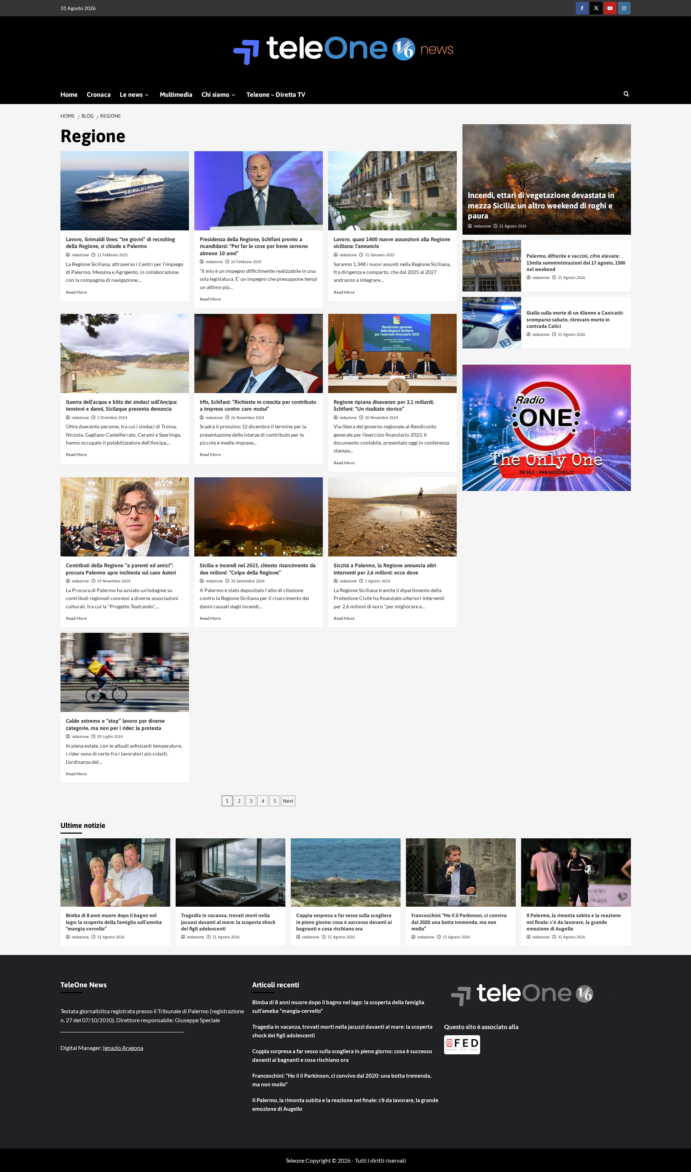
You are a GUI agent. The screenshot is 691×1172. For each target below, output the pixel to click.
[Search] (626, 94)
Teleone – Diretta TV (276, 94)
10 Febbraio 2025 (246, 262)
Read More (76, 292)
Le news (131, 94)
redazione (80, 255)
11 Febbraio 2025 (112, 255)
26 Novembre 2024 (247, 417)
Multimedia (176, 94)
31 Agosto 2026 (513, 226)
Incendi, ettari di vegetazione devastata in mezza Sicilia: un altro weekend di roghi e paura (541, 205)
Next (288, 801)
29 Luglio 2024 (110, 736)
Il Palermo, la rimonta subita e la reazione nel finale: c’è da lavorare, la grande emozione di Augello (574, 921)
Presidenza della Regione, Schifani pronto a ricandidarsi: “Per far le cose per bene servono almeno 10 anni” (254, 246)
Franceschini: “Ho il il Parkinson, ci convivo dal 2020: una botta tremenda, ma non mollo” (459, 921)
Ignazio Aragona (123, 1047)
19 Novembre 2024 (113, 581)
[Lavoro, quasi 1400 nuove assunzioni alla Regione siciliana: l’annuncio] (392, 190)
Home (69, 94)
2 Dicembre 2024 (112, 417)
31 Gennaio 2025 (379, 255)
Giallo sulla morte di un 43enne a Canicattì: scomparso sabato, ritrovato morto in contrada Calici (575, 319)
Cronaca (99, 94)
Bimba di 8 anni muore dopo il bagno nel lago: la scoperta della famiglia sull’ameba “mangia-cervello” (114, 921)
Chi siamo (215, 94)
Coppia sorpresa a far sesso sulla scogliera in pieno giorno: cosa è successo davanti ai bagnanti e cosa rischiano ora (344, 921)
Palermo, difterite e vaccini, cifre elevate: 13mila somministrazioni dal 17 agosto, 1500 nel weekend (576, 262)
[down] (147, 95)
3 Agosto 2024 (377, 581)
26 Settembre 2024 (248, 581)
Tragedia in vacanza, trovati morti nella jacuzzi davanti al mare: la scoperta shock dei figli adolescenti (228, 921)
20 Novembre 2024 (381, 417)
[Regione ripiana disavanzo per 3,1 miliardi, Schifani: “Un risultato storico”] (392, 353)
